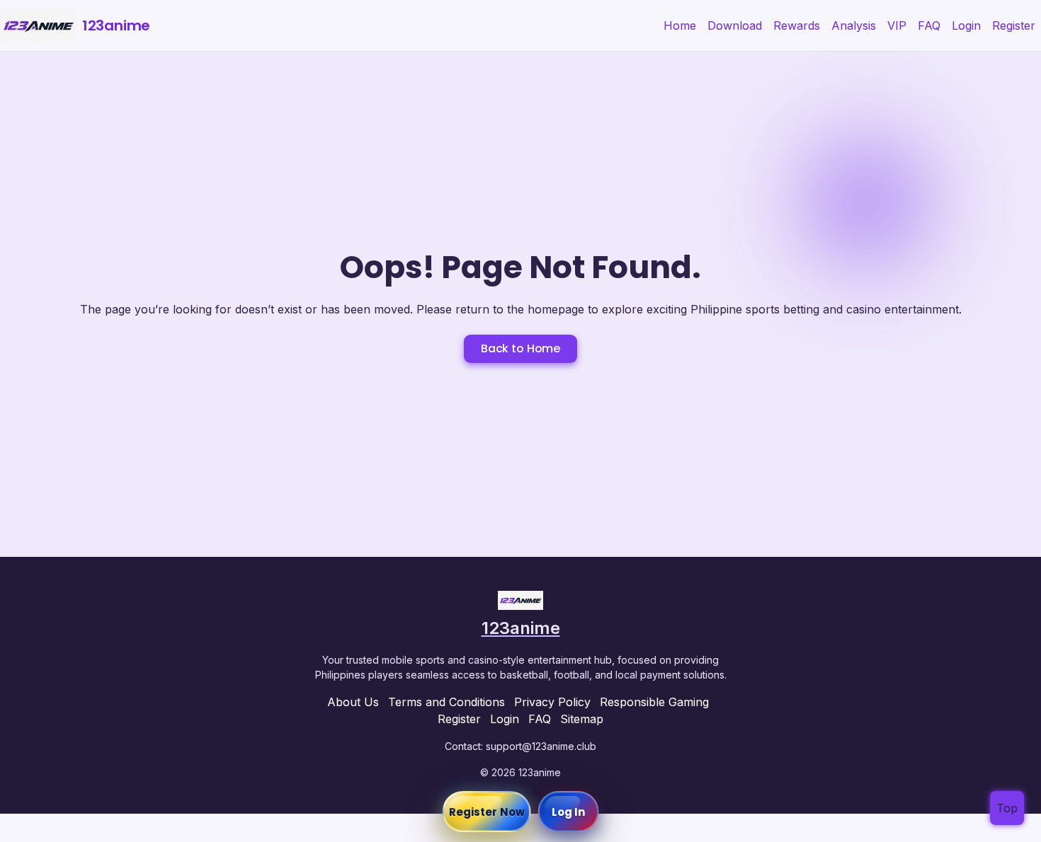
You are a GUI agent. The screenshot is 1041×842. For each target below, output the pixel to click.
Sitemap (581, 719)
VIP (896, 25)
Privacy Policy (552, 702)
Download (734, 25)
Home (680, 25)
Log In (569, 811)
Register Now (487, 811)
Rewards (796, 25)
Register (1013, 25)
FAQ (929, 25)
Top (1007, 808)
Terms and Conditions (446, 702)
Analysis (853, 25)
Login (966, 25)
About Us (353, 702)
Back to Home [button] (520, 348)
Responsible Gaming (654, 702)
